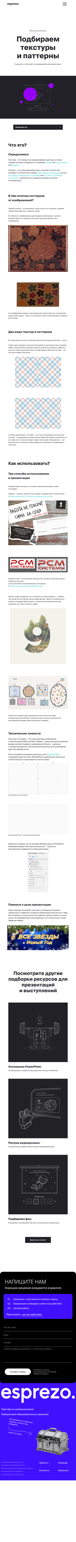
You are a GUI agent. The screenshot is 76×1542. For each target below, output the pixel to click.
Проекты (43, 1463)
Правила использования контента (13, 1465)
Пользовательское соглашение (11, 1471)
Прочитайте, (13, 1314)
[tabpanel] (38, 143)
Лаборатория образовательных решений (25, 1414)
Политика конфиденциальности (12, 1462)
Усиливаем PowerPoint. (25, 1066)
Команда (62, 1463)
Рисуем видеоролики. (24, 1142)
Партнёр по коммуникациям (17, 1409)
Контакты (44, 1470)
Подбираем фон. (20, 1218)
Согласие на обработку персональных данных (17, 1468)
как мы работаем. (32, 1314)
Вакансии (63, 1470)
